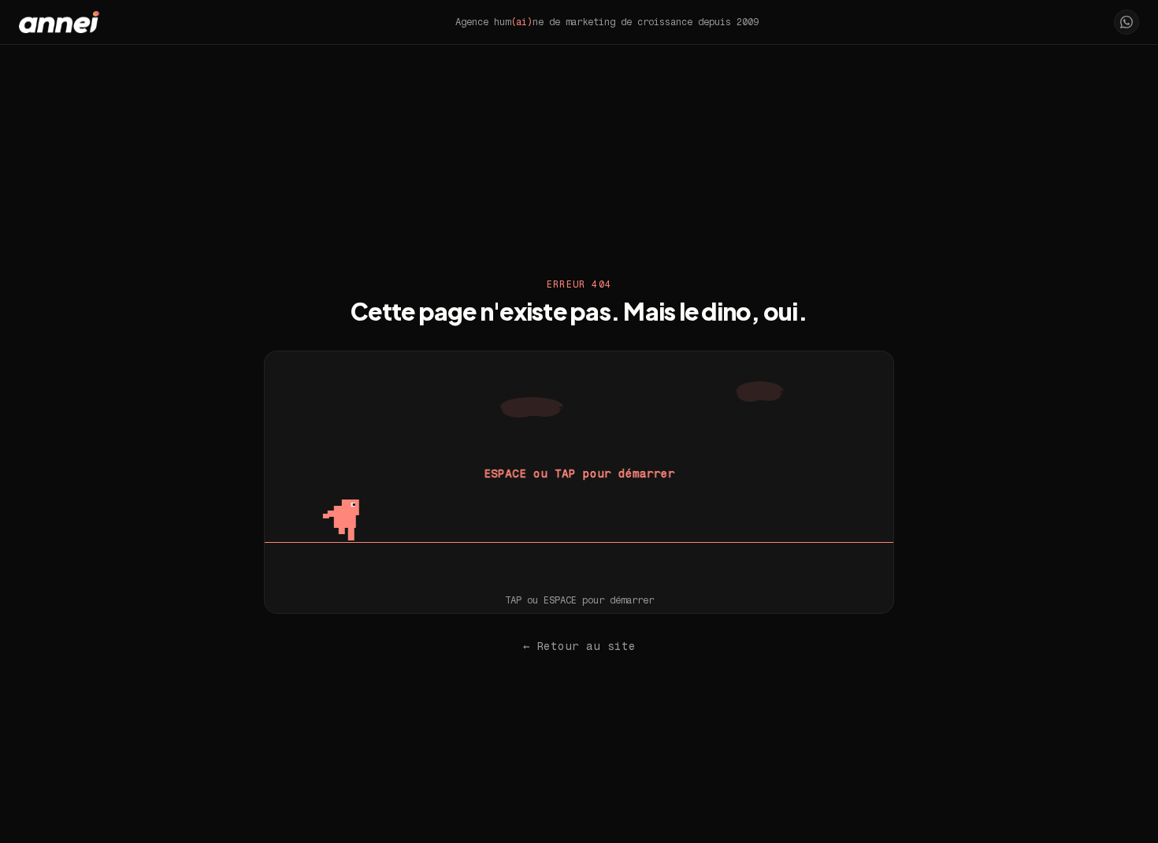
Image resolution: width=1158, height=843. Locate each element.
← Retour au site (579, 646)
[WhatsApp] (1126, 22)
